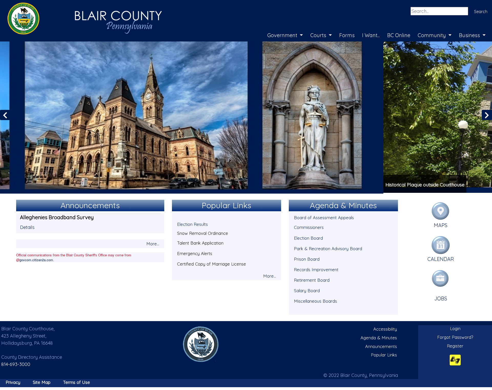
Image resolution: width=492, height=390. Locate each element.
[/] (201, 343)
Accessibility (385, 328)
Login (455, 328)
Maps (440, 224)
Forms (347, 35)
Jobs (440, 297)
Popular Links (384, 354)
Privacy (13, 381)
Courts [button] (318, 35)
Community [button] (432, 35)
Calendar (440, 258)
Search (480, 11)
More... (152, 243)
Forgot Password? (455, 336)
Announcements (381, 345)
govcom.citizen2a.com (36, 259)
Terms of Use (76, 381)
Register (455, 345)
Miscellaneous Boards (315, 300)
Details (27, 226)
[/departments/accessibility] (455, 359)
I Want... (371, 35)
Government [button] (283, 35)
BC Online (398, 35)
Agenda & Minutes (379, 337)
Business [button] (470, 35)
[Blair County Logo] (79, 5)
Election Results (192, 223)
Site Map (41, 381)
